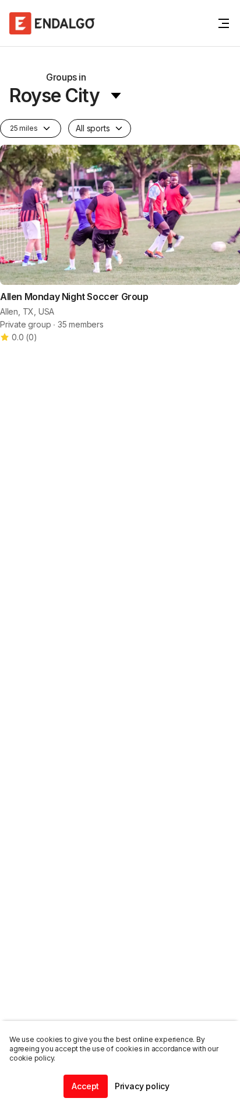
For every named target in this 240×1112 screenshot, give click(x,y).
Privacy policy (142, 1086)
